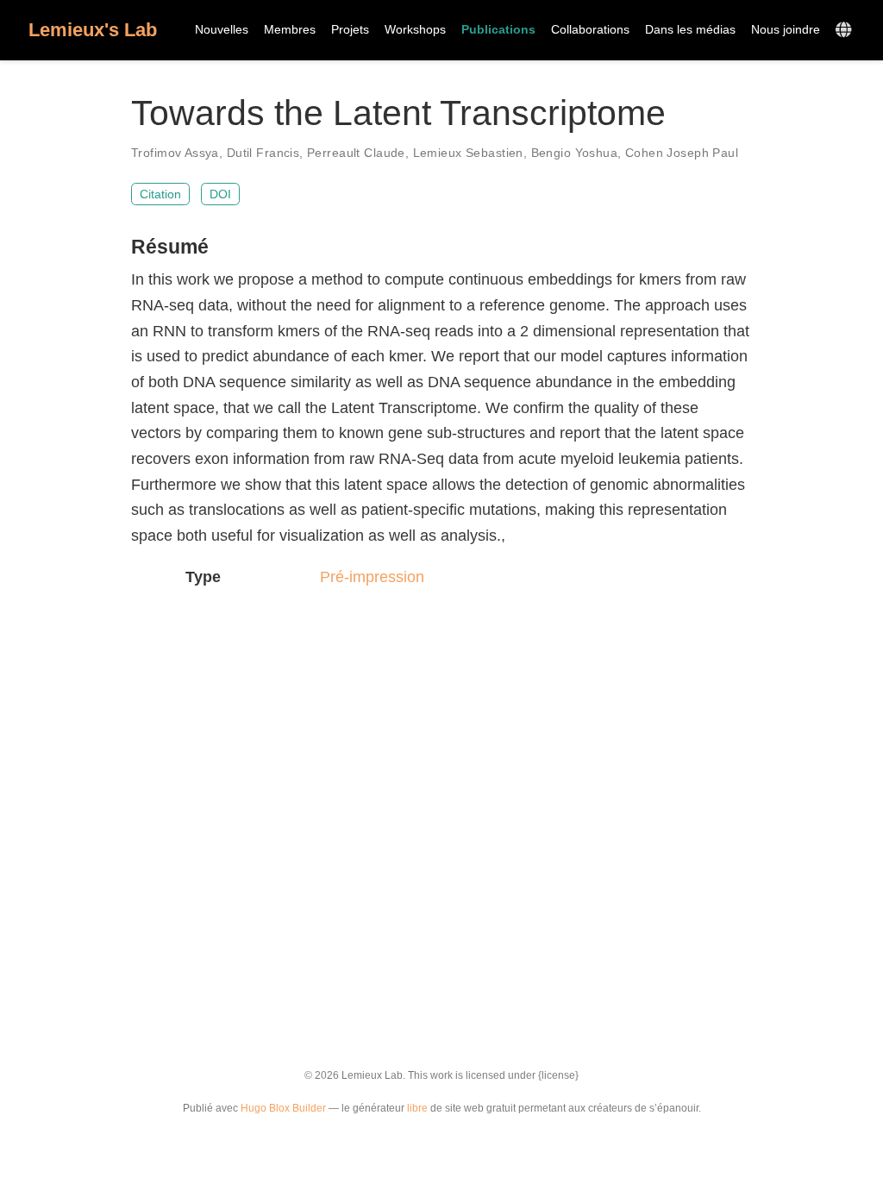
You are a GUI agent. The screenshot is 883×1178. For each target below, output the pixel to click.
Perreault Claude (356, 153)
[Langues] (845, 31)
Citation (160, 194)
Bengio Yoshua (574, 153)
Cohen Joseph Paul (681, 153)
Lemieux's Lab (92, 30)
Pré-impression (372, 577)
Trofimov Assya (175, 153)
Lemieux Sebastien (468, 153)
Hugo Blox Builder (283, 1108)
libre (417, 1108)
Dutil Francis (263, 153)
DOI (220, 194)
